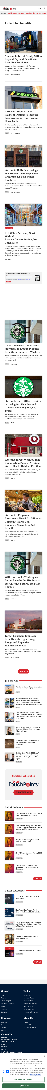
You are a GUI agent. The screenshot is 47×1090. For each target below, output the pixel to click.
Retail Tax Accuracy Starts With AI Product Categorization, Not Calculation (21, 237)
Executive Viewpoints (7, 1003)
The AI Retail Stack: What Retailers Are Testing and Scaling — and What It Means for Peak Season (28, 924)
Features (19, 762)
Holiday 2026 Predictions (16, 13)
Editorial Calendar (29, 1025)
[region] (23, 1071)
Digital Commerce (29, 1009)
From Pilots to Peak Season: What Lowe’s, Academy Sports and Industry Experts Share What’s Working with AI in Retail (29, 715)
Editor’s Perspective (6, 1001)
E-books (3, 1030)
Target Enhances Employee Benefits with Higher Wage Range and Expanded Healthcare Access (20, 640)
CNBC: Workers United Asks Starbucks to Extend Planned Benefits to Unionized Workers (22, 348)
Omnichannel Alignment (31, 1012)
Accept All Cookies (23, 1086)
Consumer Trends (29, 998)
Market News (27, 995)
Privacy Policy (35, 1075)
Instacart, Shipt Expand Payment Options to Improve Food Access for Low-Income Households (21, 116)
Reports (3, 1028)
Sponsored (4, 1012)
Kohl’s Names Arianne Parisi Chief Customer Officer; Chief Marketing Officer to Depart (28, 729)
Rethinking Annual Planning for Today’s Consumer (27, 937)
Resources (19, 902)
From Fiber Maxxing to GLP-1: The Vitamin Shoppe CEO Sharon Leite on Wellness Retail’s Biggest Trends (29, 827)
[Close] (44, 1056)
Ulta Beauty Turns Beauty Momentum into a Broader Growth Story (29, 688)
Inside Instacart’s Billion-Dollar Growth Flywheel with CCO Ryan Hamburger (27, 867)
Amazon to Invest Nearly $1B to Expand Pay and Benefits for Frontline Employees (23, 59)
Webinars (4, 1022)
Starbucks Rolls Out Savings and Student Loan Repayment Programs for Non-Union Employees (22, 175)
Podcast (3, 1006)
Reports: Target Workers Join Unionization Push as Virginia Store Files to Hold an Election (23, 463)
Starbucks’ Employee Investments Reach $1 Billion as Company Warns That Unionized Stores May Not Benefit (23, 521)
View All (37, 878)
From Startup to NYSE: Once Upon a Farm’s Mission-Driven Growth (29, 814)
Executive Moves (28, 1001)
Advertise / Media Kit (30, 1028)
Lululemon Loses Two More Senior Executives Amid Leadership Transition (27, 742)
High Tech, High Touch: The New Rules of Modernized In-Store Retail (28, 911)
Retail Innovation (28, 1006)
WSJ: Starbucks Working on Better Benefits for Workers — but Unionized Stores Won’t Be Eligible (22, 582)
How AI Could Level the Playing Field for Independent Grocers (29, 854)
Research (4, 1025)
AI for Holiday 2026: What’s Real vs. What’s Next (28, 898)
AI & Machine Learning (30, 1003)
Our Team (26, 1022)
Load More (24, 671)
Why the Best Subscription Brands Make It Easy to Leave (27, 841)
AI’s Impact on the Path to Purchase (28, 950)
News (6, 74)
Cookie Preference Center (23, 1079)
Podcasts (19, 818)
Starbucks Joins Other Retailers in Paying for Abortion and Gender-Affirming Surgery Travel (23, 405)
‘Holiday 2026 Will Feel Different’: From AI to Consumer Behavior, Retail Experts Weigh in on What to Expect (28, 756)
